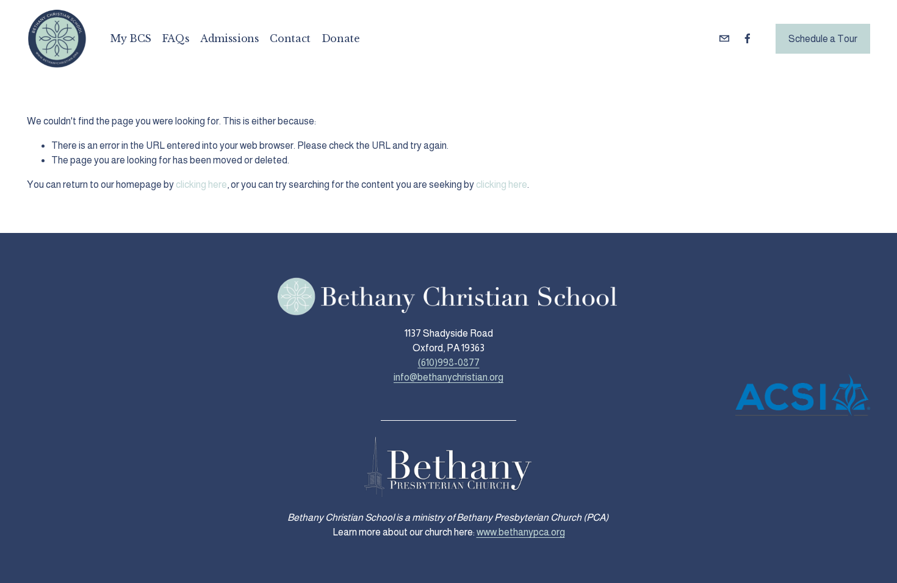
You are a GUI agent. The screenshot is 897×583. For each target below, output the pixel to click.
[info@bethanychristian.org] (724, 38)
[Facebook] (747, 38)
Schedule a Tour (822, 39)
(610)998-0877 (449, 362)
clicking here (201, 184)
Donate (341, 38)
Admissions (229, 38)
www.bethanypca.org (521, 532)
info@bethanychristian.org (448, 377)
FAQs (176, 38)
